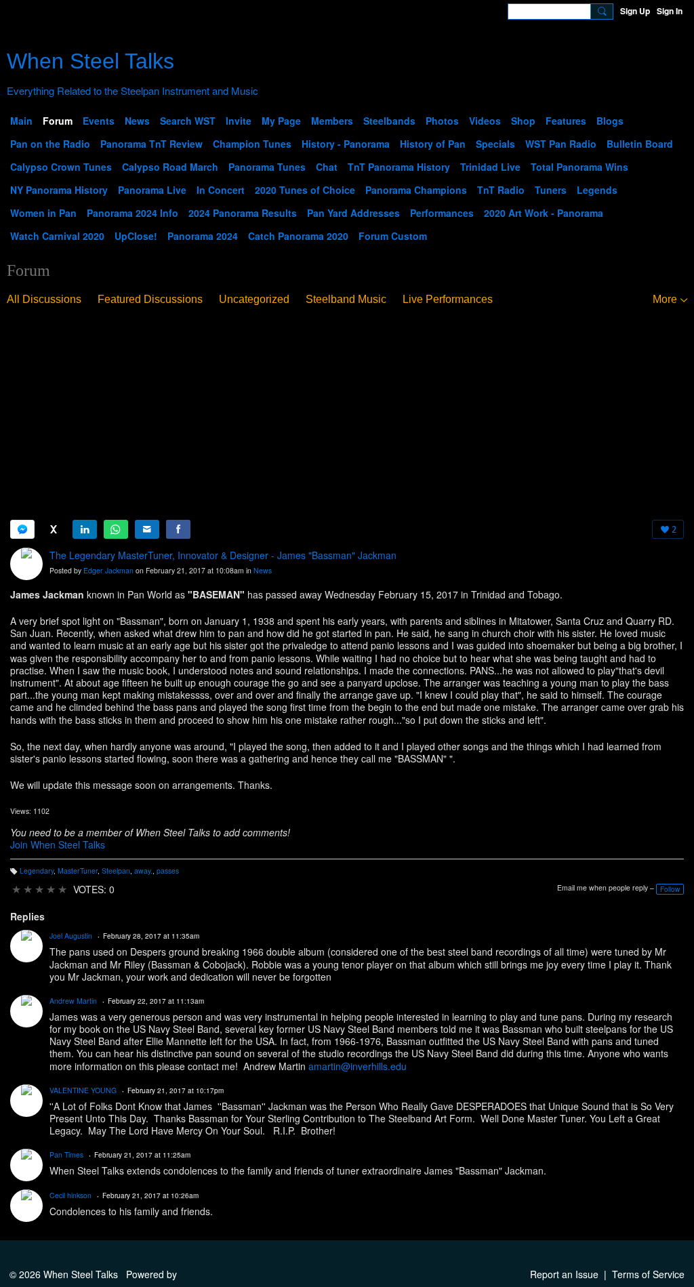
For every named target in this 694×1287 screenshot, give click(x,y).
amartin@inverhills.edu (357, 1066)
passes (168, 870)
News (262, 570)
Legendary (37, 870)
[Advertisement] (347, 413)
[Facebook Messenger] (22, 529)
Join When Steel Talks (57, 844)
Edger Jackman (108, 570)
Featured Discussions (150, 299)
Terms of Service (648, 1274)
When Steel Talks (90, 61)
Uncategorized (254, 299)
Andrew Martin (73, 1001)
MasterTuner (78, 870)
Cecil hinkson (70, 1195)
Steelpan (116, 870)
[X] (53, 529)
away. (143, 870)
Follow (670, 889)
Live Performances (448, 299)
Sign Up (635, 11)
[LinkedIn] (85, 529)
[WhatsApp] (116, 529)
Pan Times (66, 1154)
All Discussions (44, 299)
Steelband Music (346, 299)
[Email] (147, 529)
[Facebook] (178, 529)
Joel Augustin (70, 936)
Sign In (669, 11)
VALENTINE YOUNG (83, 1090)
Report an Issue (564, 1274)
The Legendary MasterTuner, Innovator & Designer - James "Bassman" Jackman (222, 555)
